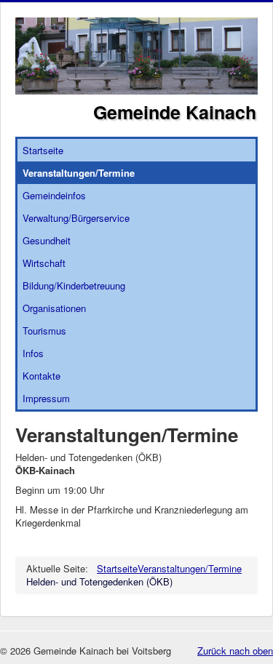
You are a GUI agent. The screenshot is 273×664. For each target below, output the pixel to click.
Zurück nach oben (235, 650)
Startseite (43, 150)
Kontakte (41, 376)
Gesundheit (47, 240)
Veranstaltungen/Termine (79, 173)
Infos (33, 353)
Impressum (46, 398)
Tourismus (44, 330)
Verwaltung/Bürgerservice (76, 218)
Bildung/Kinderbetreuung (74, 285)
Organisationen (54, 308)
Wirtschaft (44, 263)
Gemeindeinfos (54, 195)
